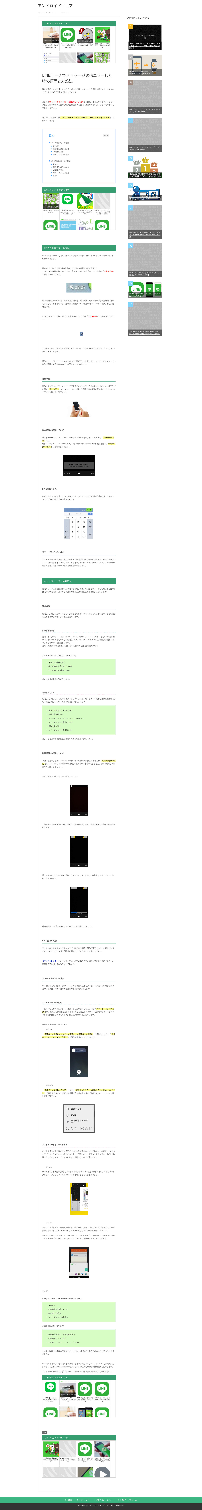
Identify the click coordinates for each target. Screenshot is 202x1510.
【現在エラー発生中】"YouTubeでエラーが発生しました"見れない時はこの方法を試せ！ (144, 46)
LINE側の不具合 (58, 152)
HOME (69, 1500)
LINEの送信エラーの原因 (60, 143)
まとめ (55, 176)
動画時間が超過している (61, 149)
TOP (42, 12)
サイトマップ (84, 1500)
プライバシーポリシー (104, 1500)
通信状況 (56, 146)
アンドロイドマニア (55, 5)
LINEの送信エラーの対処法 (60, 161)
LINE (44, 1432)
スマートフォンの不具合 (61, 155)
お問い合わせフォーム (128, 1500)
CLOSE (106, 135)
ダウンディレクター (50, 961)
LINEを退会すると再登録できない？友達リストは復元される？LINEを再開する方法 (144, 235)
